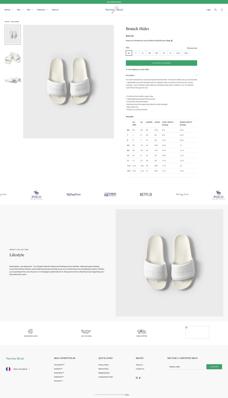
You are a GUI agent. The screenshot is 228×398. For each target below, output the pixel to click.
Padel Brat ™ (59, 377)
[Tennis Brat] (114, 10)
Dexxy (127, 394)
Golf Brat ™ (58, 369)
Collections (41, 10)
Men (19, 10)
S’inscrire (214, 367)
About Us (55, 10)
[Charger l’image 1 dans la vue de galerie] (68, 81)
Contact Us (140, 369)
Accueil (7, 21)
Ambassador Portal (105, 377)
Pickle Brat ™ (59, 373)
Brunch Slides (15, 21)
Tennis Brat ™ (59, 365)
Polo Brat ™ (58, 381)
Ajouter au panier (161, 63)
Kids (29, 10)
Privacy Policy (103, 365)
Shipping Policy (104, 373)
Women (7, 10)
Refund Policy (103, 369)
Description (130, 75)
